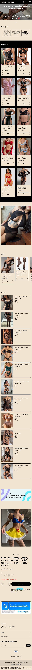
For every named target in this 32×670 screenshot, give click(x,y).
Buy (8, 73)
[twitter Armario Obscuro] (13, 627)
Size (2, 572)
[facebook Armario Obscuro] (6, 627)
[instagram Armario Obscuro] (2, 627)
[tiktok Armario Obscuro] (10, 627)
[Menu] (30, 2)
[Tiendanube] (16, 664)
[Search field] (23, 2)
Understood (27, 668)
